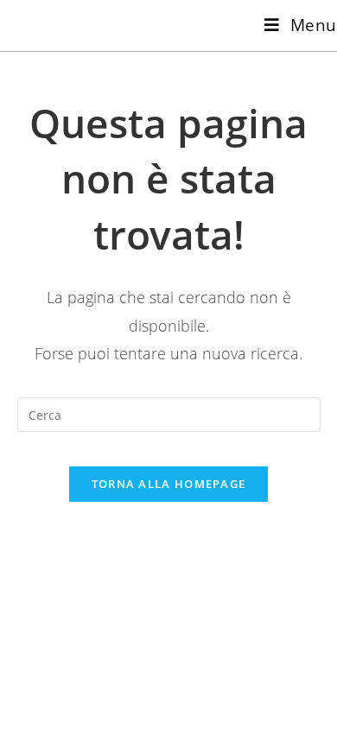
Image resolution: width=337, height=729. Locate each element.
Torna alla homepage (169, 483)
